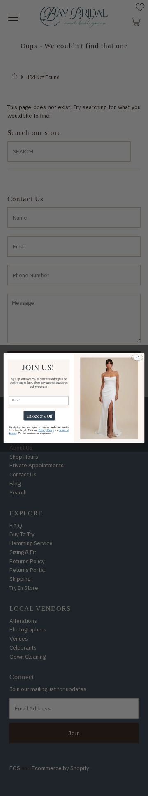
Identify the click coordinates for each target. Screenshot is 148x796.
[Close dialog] (137, 357)
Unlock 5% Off (39, 415)
